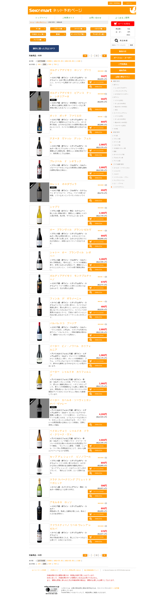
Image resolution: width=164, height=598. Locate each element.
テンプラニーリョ (119, 180)
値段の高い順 (69, 61)
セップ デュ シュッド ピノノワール (70, 456)
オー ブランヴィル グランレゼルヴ (73, 229)
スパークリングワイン (120, 113)
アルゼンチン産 (118, 157)
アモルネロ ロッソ (61, 502)
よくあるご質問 (122, 18)
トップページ (41, 18)
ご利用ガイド (68, 18)
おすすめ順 (41, 61)
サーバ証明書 (114, 588)
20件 (44, 64)
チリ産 (116, 135)
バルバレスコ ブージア (63, 323)
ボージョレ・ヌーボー (123, 58)
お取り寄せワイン (41, 22)
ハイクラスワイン (118, 187)
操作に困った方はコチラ (44, 48)
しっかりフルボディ (121, 88)
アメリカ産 (117, 161)
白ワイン (116, 97)
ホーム (32, 22)
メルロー (116, 174)
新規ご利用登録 (115, 3)
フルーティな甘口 (120, 125)
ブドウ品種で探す (118, 164)
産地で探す (116, 132)
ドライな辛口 (119, 100)
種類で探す (116, 81)
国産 (115, 151)
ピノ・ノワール (118, 183)
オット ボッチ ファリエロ (66, 115)
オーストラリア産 (119, 154)
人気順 (78, 61)
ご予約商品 (122, 64)
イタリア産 (117, 145)
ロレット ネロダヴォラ (63, 184)
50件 (49, 64)
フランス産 (117, 139)
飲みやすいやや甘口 (121, 106)
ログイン (129, 3)
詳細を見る (98, 86)
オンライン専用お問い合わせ (71, 570)
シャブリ (55, 206)
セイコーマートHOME (39, 570)
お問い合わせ (95, 18)
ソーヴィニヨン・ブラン (121, 177)
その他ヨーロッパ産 (120, 148)
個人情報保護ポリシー (91, 570)
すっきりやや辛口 (120, 103)
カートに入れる (98, 82)
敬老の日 (122, 51)
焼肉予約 (122, 70)
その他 (116, 128)
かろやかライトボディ (121, 94)
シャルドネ (117, 171)
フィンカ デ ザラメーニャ (65, 298)
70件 (55, 64)
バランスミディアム (121, 91)
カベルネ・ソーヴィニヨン (122, 168)
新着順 (49, 61)
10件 (39, 64)
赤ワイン (116, 84)
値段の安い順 (58, 61)
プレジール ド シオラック (65, 161)
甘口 (116, 110)
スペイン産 (117, 142)
